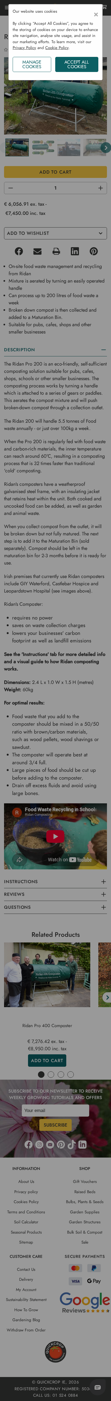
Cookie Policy (56, 48)
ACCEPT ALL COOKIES (76, 64)
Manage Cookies (31, 64)
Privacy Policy (24, 48)
